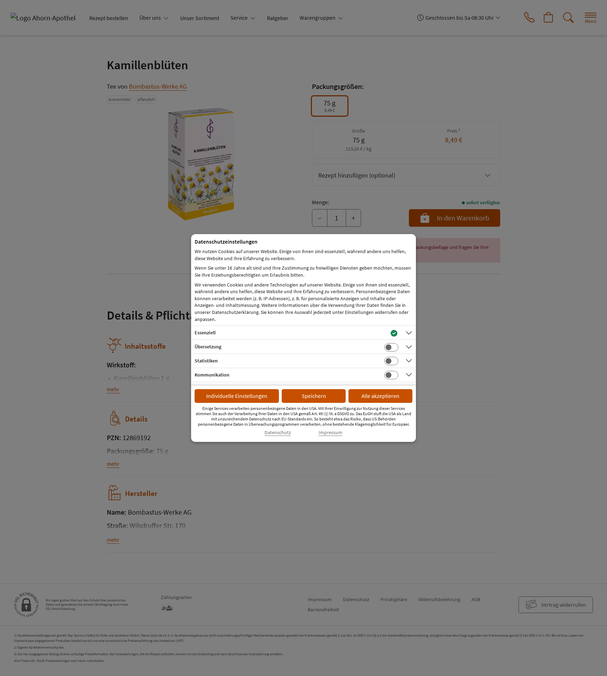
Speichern (314, 395)
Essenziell (205, 332)
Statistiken (206, 361)
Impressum (330, 433)
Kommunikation (212, 375)
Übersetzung (208, 346)
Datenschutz (278, 433)
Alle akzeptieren (380, 395)
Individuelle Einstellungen (236, 395)
